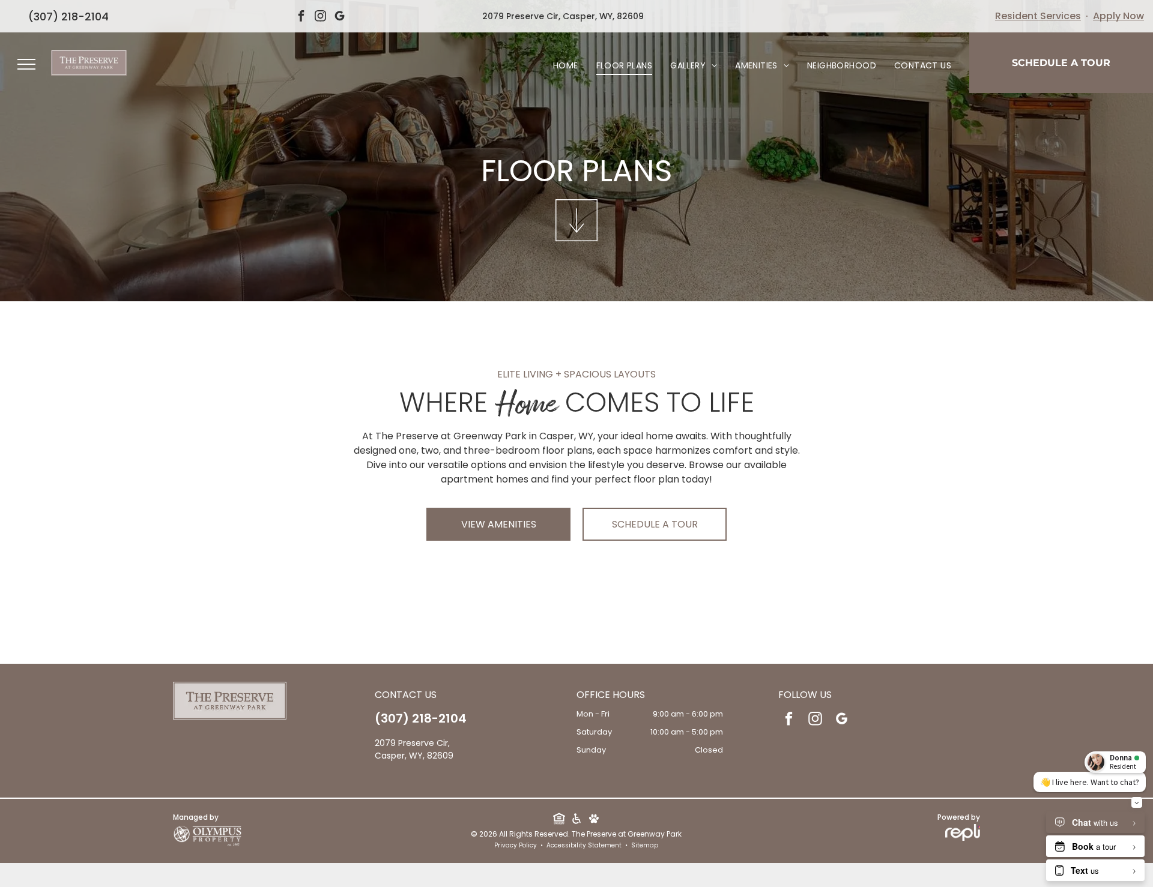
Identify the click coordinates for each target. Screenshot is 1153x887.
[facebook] (301, 18)
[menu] (26, 64)
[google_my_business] (339, 18)
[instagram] (320, 18)
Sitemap (644, 845)
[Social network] (558, 820)
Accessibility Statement (584, 845)
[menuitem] (565, 65)
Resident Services (1038, 16)
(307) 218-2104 (68, 16)
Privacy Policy (515, 845)
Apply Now (1118, 16)
